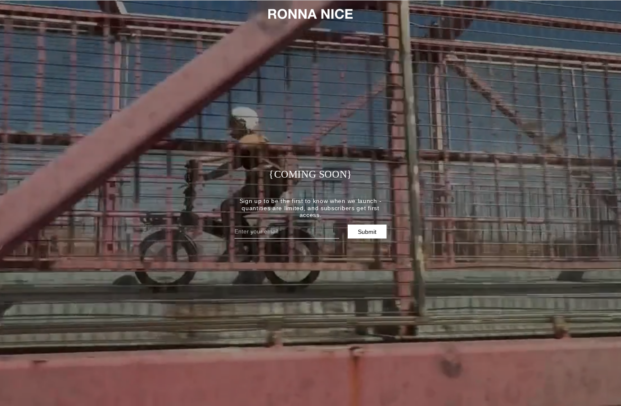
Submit (367, 231)
